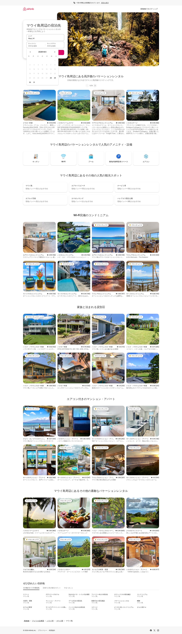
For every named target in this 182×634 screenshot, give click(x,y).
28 (51, 78)
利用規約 (52, 630)
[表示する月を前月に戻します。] (30, 52)
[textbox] (36, 46)
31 (34, 82)
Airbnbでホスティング (149, 9)
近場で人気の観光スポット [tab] (52, 588)
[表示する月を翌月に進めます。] (54, 52)
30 (30, 82)
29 (55, 78)
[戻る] (87, 85)
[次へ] (95, 85)
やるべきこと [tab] (68, 588)
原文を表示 (105, 3)
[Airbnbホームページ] (28, 9)
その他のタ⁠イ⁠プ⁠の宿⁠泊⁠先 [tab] (31, 588)
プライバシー (42, 630)
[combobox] (45, 38)
